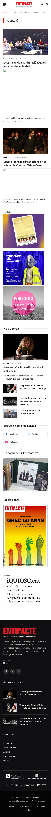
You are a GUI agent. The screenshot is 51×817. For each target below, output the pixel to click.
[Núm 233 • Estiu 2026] (25, 566)
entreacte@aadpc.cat (34, 797)
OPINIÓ (6, 761)
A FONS (6, 752)
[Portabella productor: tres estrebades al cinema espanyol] (10, 401)
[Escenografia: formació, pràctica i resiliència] (25, 347)
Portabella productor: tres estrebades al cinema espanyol (32, 401)
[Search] (46, 4)
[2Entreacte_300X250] (23, 247)
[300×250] (23, 284)
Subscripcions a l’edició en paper (32, 807)
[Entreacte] (24, 4)
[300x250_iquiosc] (23, 610)
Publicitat (27, 810)
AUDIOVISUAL (9, 756)
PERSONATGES (9, 748)
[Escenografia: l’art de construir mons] (10, 413)
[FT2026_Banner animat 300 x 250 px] (23, 319)
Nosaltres (12, 807)
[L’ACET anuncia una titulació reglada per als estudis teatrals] (25, 42)
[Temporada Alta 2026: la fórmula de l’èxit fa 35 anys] (10, 388)
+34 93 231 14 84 (16, 797)
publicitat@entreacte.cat (18, 801)
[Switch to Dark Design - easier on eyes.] (42, 4)
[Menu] (4, 4)
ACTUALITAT (8, 743)
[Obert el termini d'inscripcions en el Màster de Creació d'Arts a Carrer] (25, 141)
